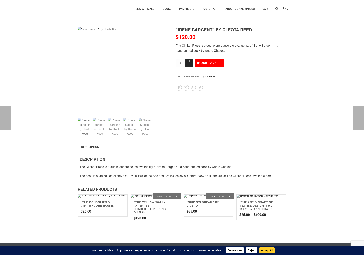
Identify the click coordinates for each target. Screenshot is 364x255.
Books (167, 9)
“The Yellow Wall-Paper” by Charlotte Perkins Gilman (150, 207)
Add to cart (210, 62)
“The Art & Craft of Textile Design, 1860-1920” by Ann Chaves (256, 205)
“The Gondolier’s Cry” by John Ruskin (97, 203)
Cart (265, 9)
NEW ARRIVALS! (145, 9)
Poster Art (210, 9)
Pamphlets (186, 9)
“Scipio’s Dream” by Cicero (203, 203)
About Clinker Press (240, 9)
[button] (160, 34)
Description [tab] (90, 147)
